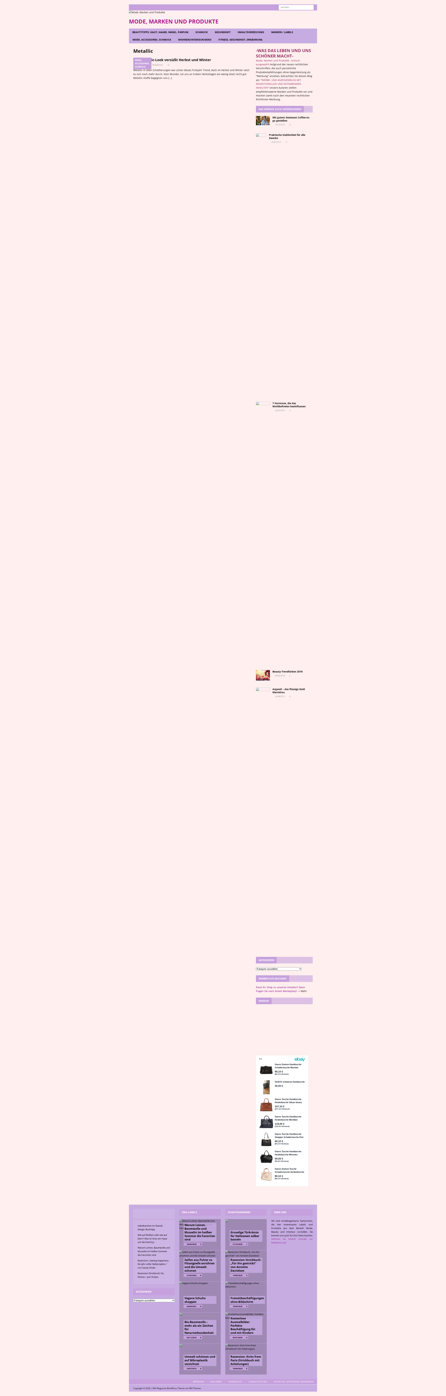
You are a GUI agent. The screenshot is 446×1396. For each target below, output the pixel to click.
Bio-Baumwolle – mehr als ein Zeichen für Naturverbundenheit (199, 1327)
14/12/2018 (280, 124)
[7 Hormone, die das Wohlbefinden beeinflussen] (263, 532)
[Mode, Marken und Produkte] (147, 12)
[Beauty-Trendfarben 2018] (263, 675)
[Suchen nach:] (296, 7)
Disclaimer (216, 1381)
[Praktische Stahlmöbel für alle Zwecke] (261, 264)
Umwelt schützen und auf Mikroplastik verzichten (199, 1360)
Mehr (304, 991)
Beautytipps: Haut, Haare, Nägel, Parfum (160, 32)
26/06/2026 (192, 1244)
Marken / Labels (282, 32)
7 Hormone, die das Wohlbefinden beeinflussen (289, 405)
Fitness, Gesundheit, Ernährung (240, 39)
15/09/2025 (238, 1275)
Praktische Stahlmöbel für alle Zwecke (287, 136)
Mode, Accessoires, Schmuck (152, 39)
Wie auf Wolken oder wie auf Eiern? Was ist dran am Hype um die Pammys (152, 1238)
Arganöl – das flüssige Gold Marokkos (288, 690)
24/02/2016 (280, 410)
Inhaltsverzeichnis (251, 32)
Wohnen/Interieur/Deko (194, 39)
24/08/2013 (280, 696)
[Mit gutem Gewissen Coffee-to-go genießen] (263, 120)
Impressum (198, 1381)
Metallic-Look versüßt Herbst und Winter (175, 59)
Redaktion (157, 64)
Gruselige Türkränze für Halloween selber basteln (244, 1236)
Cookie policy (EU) (258, 1381)
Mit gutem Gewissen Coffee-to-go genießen (291, 119)
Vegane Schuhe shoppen (195, 1300)
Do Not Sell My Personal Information (294, 1381)
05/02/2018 (280, 675)
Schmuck (201, 32)
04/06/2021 (192, 1306)
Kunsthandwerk (239, 1212)
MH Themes (195, 1388)
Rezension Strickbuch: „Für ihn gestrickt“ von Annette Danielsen (245, 1265)
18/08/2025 (238, 1306)
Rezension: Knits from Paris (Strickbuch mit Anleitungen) (245, 1360)
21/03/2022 (192, 1275)
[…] (170, 78)
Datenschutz (235, 1381)
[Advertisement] (284, 1029)
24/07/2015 (192, 1368)
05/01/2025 (238, 1337)
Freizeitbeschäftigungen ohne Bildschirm (247, 1300)
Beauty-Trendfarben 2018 (287, 671)
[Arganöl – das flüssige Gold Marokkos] (263, 818)
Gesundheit (222, 32)
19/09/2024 (238, 1368)
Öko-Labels (189, 1212)
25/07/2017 (276, 142)
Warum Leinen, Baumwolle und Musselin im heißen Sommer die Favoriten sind (154, 1251)
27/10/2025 (238, 1244)
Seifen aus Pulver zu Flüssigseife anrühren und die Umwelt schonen (199, 1265)
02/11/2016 (192, 1337)
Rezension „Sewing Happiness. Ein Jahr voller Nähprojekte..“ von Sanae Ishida (153, 1264)
